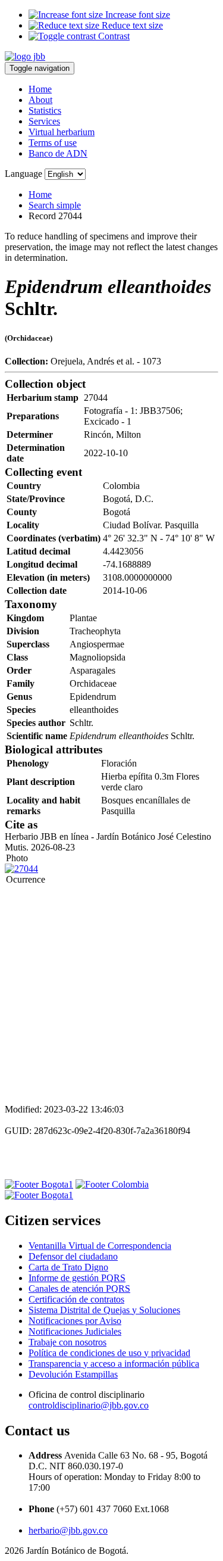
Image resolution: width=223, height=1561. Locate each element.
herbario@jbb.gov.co (68, 1530)
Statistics (45, 110)
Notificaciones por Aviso (75, 1321)
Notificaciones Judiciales (75, 1331)
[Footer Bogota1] (39, 1184)
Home (40, 89)
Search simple (55, 205)
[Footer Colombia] (112, 1184)
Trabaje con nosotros (67, 1342)
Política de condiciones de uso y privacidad (109, 1353)
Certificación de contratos (76, 1299)
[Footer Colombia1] (39, 1195)
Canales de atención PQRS (79, 1288)
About (40, 100)
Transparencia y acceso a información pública (114, 1364)
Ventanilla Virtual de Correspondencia (100, 1246)
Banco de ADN (58, 153)
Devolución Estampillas (73, 1374)
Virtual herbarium (62, 132)
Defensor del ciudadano (73, 1256)
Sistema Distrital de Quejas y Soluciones (104, 1310)
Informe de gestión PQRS (77, 1278)
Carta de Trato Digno (68, 1267)
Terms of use (53, 143)
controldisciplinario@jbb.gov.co (89, 1405)
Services (44, 121)
